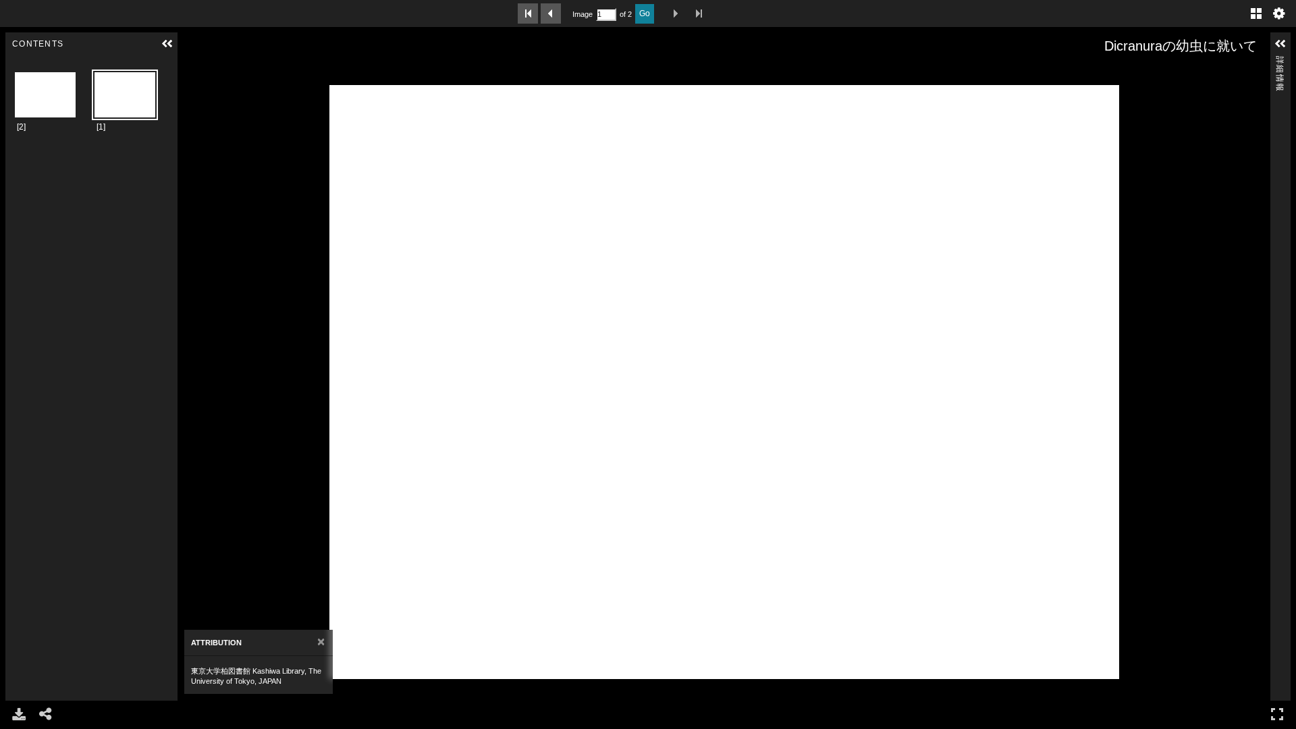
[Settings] (1279, 13)
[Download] (18, 714)
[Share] (45, 714)
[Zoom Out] (211, 72)
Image (582, 14)
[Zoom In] (192, 72)
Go (644, 13)
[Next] (193, 382)
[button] (167, 44)
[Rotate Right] (230, 72)
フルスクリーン (1277, 714)
